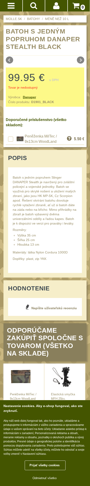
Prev (9, 60)
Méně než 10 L (57, 19)
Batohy (33, 19)
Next (80, 60)
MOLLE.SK (14, 19)
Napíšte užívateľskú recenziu (54, 308)
